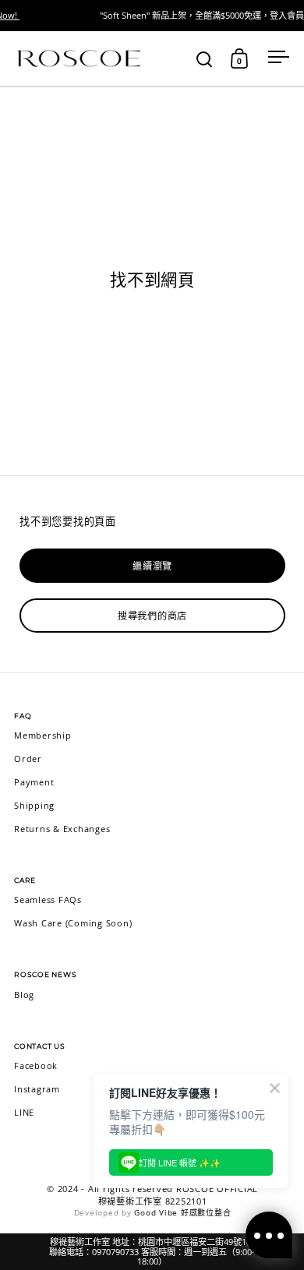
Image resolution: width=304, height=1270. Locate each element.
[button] (204, 58)
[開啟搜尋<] (204, 59)
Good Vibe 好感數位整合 (182, 1212)
